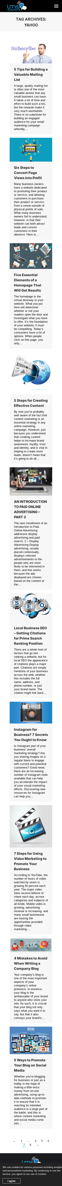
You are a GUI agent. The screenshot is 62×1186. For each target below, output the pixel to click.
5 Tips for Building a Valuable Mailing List (31, 74)
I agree (12, 1181)
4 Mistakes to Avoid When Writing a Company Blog (30, 963)
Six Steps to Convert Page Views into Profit (28, 173)
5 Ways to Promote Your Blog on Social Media (30, 1065)
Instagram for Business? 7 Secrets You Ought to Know (31, 734)
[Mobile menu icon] (56, 6)
